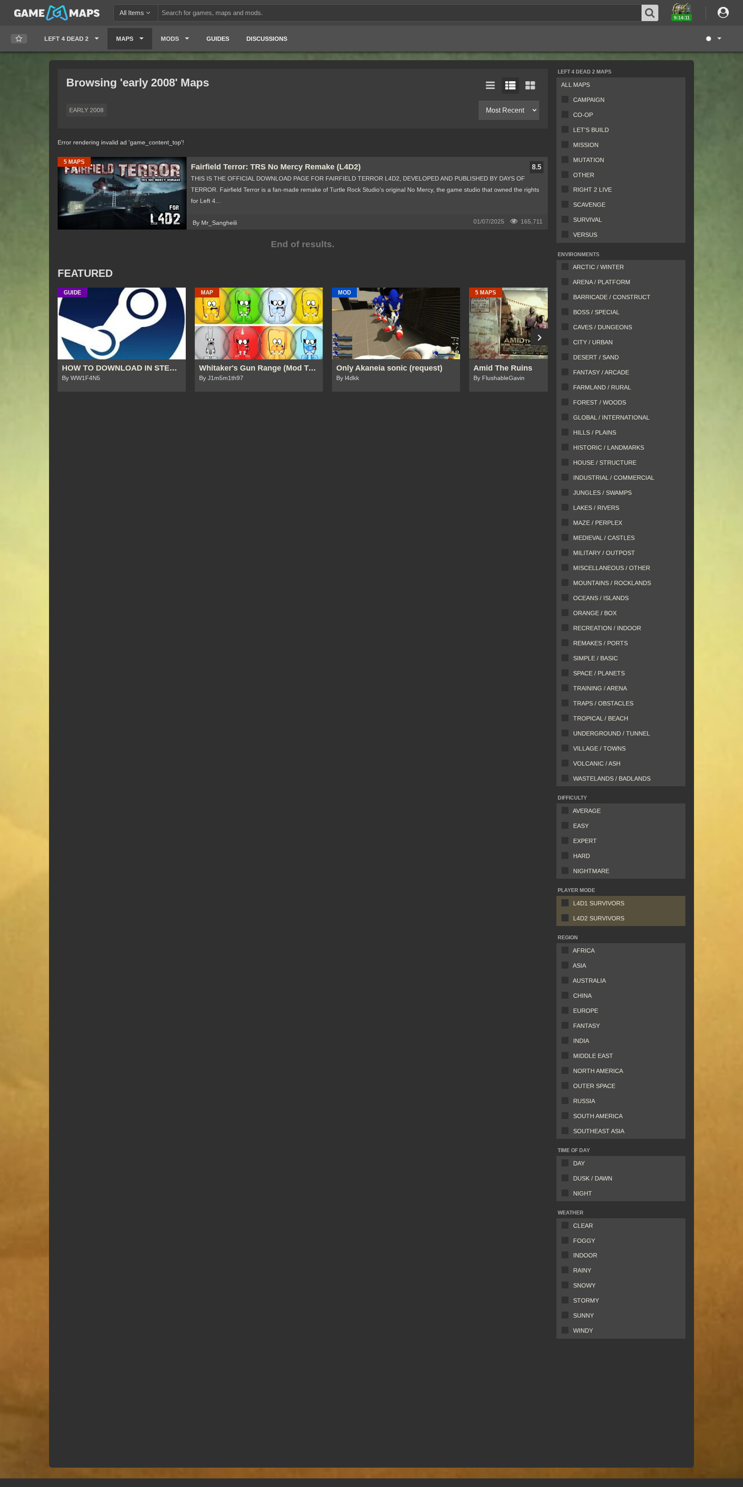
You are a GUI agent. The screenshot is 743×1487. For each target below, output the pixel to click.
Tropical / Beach (600, 718)
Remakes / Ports (600, 643)
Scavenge (589, 204)
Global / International (611, 417)
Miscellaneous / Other (611, 567)
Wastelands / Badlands (612, 778)
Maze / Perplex (597, 522)
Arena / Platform (601, 282)
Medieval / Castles (604, 537)
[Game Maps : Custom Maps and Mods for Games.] (57, 12)
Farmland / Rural (602, 387)
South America (598, 1116)
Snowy (584, 1285)
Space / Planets (599, 673)
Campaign (589, 99)
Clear (583, 1225)
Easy (581, 825)
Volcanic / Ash (596, 763)
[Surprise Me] (713, 38)
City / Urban (593, 342)
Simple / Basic (595, 658)
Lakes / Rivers (596, 507)
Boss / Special (596, 312)
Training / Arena (600, 688)
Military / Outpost (604, 552)
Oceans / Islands (601, 598)
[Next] (539, 337)
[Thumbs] (530, 85)
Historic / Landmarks (608, 447)
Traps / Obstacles (603, 703)
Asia (579, 965)
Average (587, 810)
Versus (585, 234)
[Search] (649, 12)
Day (579, 1163)
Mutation (588, 159)
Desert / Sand (596, 357)
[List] (490, 85)
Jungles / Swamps (602, 492)
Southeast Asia (598, 1131)
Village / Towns (599, 748)
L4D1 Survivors (598, 903)
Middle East (593, 1055)
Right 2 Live (592, 189)
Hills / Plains (594, 432)
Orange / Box (595, 613)
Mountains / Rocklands (612, 582)
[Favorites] (19, 39)
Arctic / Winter (598, 267)
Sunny (583, 1315)
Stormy (586, 1300)
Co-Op (583, 114)
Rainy (582, 1270)
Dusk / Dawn (592, 1178)
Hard (581, 855)
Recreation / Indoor (607, 628)
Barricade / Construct (612, 297)
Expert (585, 840)
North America (598, 1070)
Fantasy (586, 1025)
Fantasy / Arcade (601, 372)
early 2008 (86, 110)
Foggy (584, 1240)
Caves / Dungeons (602, 327)
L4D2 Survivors (598, 918)
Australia (589, 980)
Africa (584, 950)
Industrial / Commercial (613, 477)
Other (583, 175)
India (581, 1040)
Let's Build (591, 129)
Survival (587, 219)
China (582, 995)
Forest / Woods (599, 402)
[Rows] (510, 85)
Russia (584, 1101)
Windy (583, 1330)
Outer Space (594, 1085)
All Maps (575, 84)
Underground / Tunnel (611, 733)
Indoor (585, 1255)
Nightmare (591, 871)
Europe (585, 1010)
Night (582, 1193)
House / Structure (604, 462)
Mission (586, 144)
